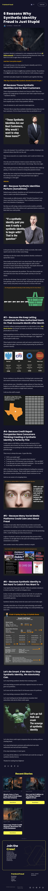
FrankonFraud (7, 5)
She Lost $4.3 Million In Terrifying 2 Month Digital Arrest (34, 796)
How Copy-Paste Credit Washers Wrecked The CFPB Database (12, 826)
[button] (32, 5)
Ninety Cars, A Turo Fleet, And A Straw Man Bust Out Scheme (12, 796)
